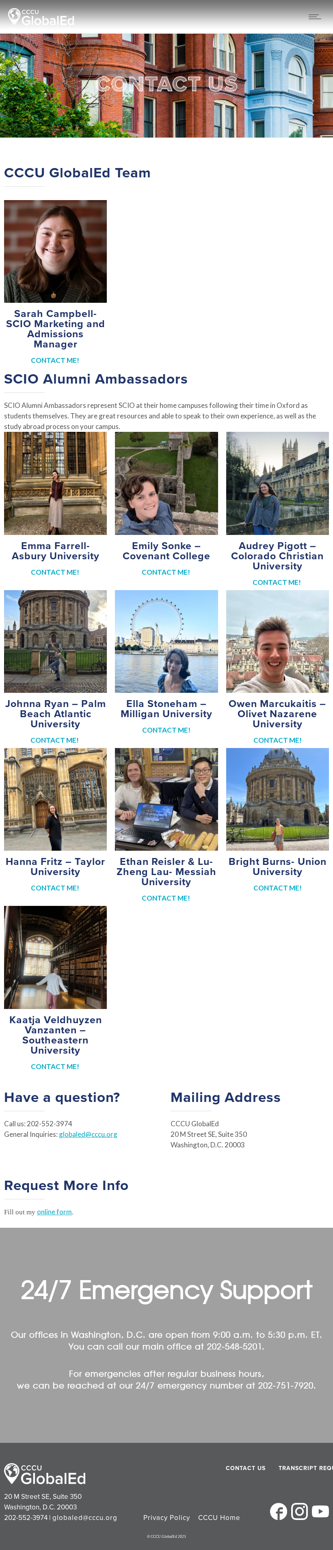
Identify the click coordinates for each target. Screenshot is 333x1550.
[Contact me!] (55, 483)
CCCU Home (219, 1517)
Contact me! (55, 360)
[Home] (41, 22)
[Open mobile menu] (317, 17)
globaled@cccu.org (88, 1134)
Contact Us (246, 1468)
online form (54, 1211)
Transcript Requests (299, 1468)
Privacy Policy (166, 1517)
